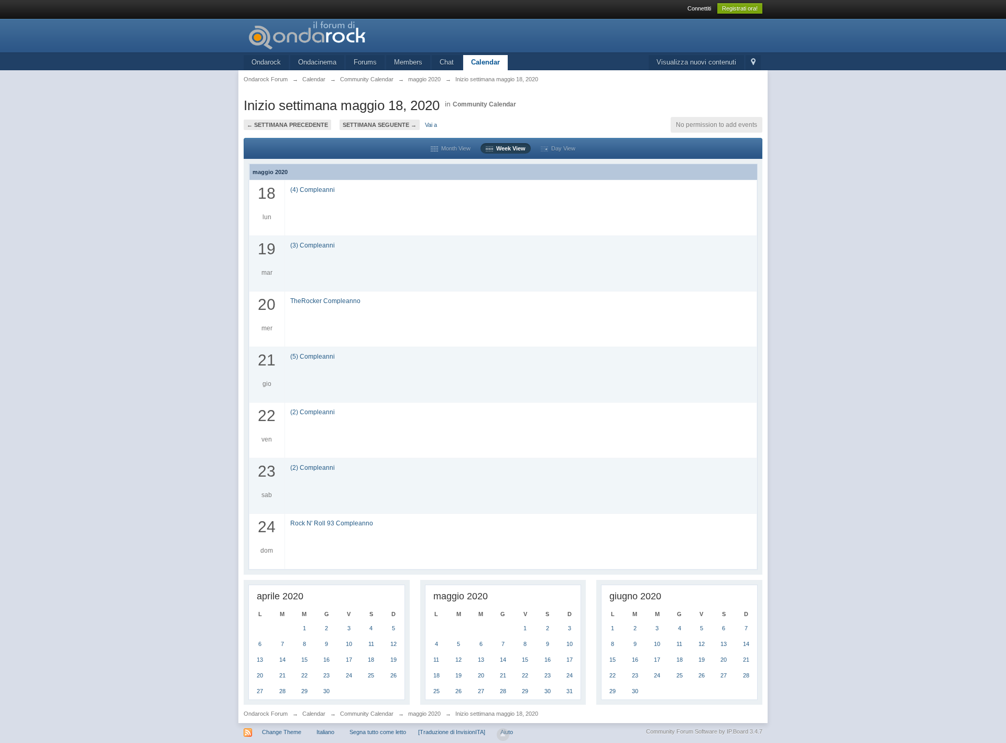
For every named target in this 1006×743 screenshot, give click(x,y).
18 (371, 659)
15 (304, 659)
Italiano (325, 732)
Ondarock (266, 62)
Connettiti (699, 8)
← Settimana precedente (287, 125)
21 (282, 675)
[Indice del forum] (337, 35)
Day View (561, 148)
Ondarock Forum (266, 713)
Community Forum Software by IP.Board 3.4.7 (704, 731)
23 (326, 675)
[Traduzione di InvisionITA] (451, 732)
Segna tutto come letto (377, 732)
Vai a (431, 125)
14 (282, 659)
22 (304, 675)
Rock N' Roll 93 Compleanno (331, 523)
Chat (447, 62)
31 (569, 691)
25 (371, 675)
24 (349, 675)
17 (349, 659)
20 (260, 675)
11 (371, 644)
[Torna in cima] (503, 734)
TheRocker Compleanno (325, 300)
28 (282, 691)
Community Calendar (484, 104)
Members (408, 62)
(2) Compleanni (312, 411)
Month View (454, 148)
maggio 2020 (424, 713)
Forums (365, 62)
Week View (509, 148)
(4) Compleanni (312, 189)
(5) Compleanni (312, 356)
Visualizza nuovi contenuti (696, 62)
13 (260, 659)
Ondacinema (317, 62)
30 (326, 691)
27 (260, 691)
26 (393, 675)
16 (326, 659)
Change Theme (281, 732)
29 (304, 691)
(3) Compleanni (312, 245)
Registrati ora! (740, 8)
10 (349, 644)
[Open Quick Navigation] (753, 62)
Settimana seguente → (380, 125)
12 (393, 644)
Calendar (485, 62)
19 (393, 659)
